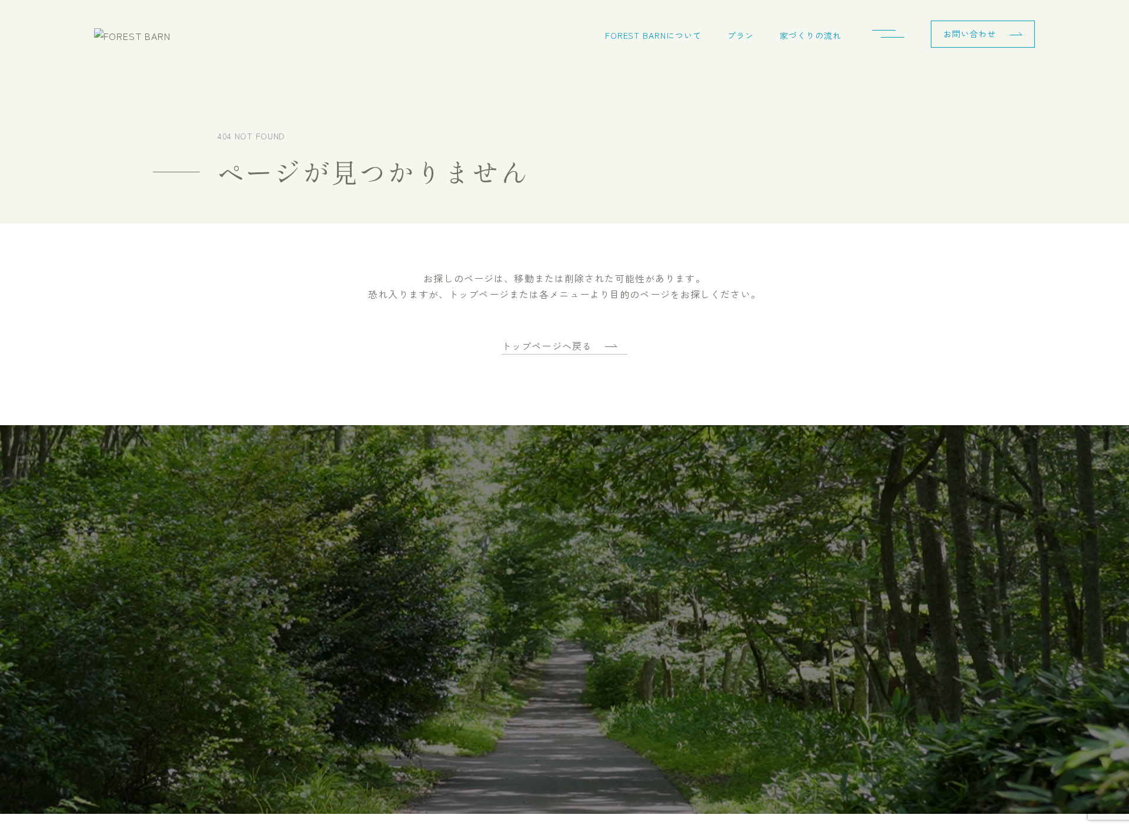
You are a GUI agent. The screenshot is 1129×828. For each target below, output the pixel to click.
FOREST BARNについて (653, 35)
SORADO (528, 556)
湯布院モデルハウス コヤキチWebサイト (187, 759)
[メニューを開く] (892, 35)
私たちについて (260, 674)
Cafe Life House (542, 680)
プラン (740, 35)
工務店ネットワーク (269, 641)
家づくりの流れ (810, 35)
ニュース (367, 506)
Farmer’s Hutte (540, 531)
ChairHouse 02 (539, 606)
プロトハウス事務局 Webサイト (406, 759)
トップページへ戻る (547, 346)
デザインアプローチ (269, 607)
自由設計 (528, 704)
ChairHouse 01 (539, 580)
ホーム (242, 506)
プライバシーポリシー (394, 573)
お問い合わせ (969, 33)
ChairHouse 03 (539, 630)
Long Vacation (538, 655)
